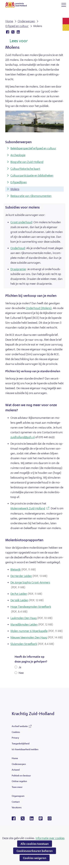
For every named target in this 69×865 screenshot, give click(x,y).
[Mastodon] (41, 819)
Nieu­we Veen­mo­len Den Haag (36, 637)
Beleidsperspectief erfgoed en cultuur (33, 148)
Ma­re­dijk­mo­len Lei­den (31, 624)
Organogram (18, 795)
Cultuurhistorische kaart (25, 168)
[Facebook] (14, 819)
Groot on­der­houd (21, 222)
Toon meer (17, 787)
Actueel (16, 769)
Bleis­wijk (23, 569)
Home (15, 758)
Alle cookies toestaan (35, 843)
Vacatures (17, 807)
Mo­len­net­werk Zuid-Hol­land (28, 508)
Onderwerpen (19, 763)
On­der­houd (17, 248)
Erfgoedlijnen (18, 182)
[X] (23, 819)
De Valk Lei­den (27, 600)
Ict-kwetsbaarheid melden (25, 749)
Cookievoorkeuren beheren (35, 851)
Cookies (16, 731)
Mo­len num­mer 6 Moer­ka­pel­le (36, 631)
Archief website (20, 727)
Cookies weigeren (34, 858)
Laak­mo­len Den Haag (31, 618)
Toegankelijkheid (20, 743)
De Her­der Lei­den (28, 576)
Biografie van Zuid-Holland (26, 162)
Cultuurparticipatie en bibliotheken (31, 175)
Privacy (15, 737)
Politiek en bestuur (21, 775)
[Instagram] (50, 819)
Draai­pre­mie (18, 269)
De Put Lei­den (26, 593)
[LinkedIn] (32, 819)
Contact (16, 801)
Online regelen (19, 781)
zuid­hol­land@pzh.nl (22, 437)
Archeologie (17, 155)
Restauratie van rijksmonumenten (31, 195)
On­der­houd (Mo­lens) (39, 308)
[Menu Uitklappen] (63, 4)
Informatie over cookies (50, 838)
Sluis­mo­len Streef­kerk (32, 644)
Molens (14, 189)
